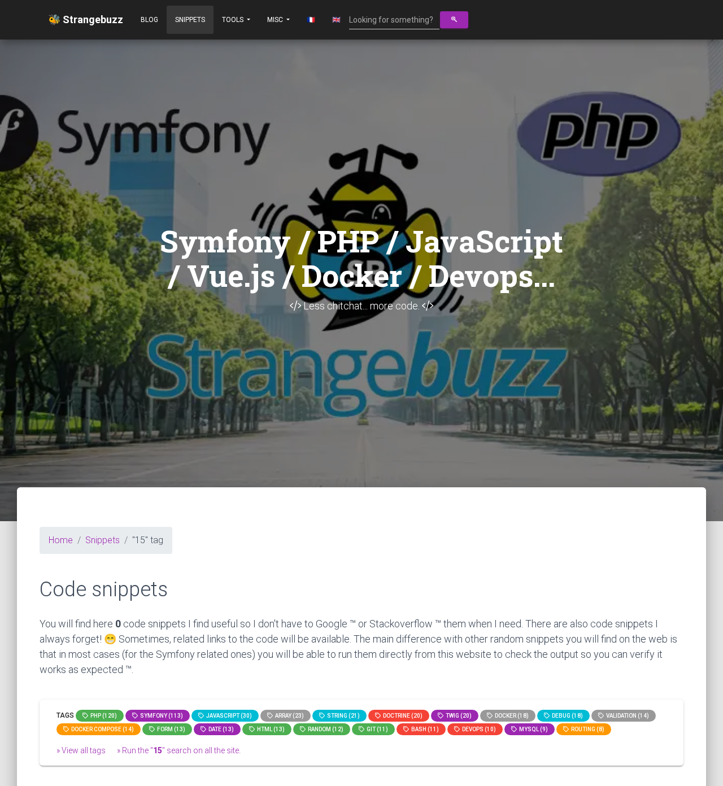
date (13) (220, 729)
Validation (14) (626, 716)
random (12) (324, 729)
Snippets (190, 20)
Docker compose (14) (101, 729)
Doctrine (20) (402, 716)
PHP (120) (102, 716)
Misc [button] (276, 20)
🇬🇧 (336, 20)
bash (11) (424, 729)
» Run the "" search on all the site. (179, 750)
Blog (149, 20)
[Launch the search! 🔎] (454, 19)
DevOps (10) (478, 729)
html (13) (270, 729)
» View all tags (81, 750)
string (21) (342, 716)
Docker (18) (511, 716)
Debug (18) (566, 716)
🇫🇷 (311, 20)
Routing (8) (586, 729)
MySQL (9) (532, 729)
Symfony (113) (160, 716)
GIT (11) (376, 729)
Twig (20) (457, 716)
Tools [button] (233, 20)
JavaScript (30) (228, 716)
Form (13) (170, 729)
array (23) (288, 716)
